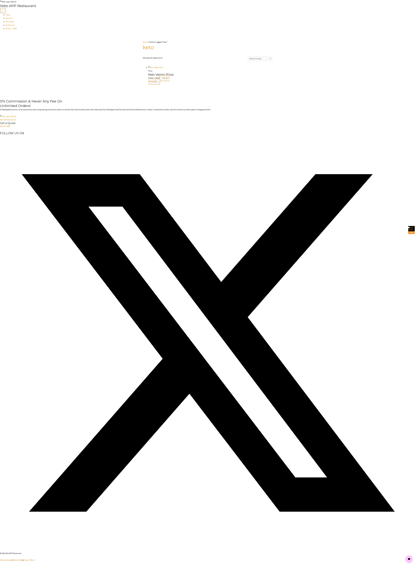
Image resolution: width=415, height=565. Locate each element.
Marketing (18, 560)
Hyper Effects (29, 560)
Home (8, 15)
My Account (10, 25)
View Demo (10, 21)
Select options (159, 80)
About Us (9, 18)
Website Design (6, 560)
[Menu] (3, 10)
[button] (207, 550)
